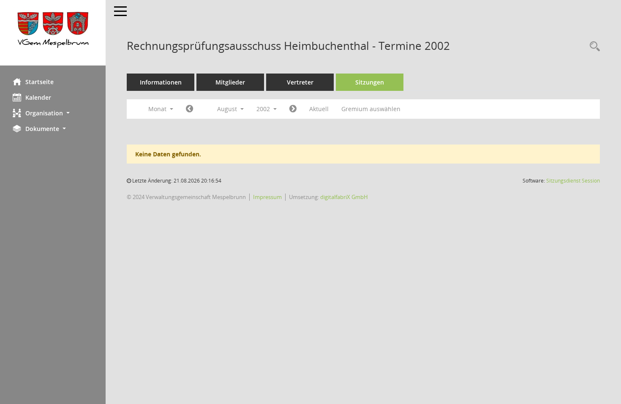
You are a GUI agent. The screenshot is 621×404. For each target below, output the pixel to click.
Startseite (39, 82)
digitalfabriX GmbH (344, 197)
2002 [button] (264, 109)
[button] (53, 113)
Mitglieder (230, 82)
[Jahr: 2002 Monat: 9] (293, 109)
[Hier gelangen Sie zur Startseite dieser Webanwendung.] (53, 32)
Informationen (161, 82)
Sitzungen (369, 82)
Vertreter (300, 82)
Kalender (38, 97)
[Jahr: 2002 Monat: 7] (189, 109)
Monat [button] (158, 109)
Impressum (267, 197)
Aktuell (319, 109)
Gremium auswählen (370, 109)
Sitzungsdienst (573, 180)
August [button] (228, 109)
